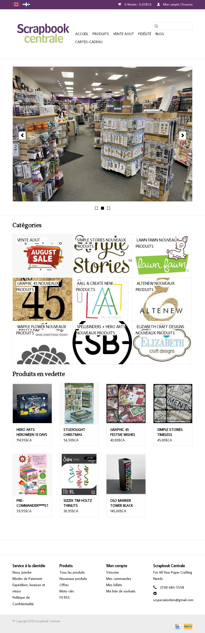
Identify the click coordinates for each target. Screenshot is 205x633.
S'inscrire (112, 572)
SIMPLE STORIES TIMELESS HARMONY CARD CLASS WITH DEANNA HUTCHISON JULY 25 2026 (170, 432)
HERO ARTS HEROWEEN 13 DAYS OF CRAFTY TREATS (32, 432)
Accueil (81, 34)
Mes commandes (118, 578)
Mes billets (114, 585)
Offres (64, 585)
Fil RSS (65, 597)
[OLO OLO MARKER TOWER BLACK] (126, 474)
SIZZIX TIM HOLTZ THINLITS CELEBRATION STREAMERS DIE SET (78, 503)
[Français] (26, 4)
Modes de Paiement (27, 578)
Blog (160, 34)
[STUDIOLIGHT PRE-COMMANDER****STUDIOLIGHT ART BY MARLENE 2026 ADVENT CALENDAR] (32, 474)
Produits (100, 34)
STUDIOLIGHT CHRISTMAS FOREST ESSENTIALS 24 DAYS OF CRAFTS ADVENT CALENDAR (79, 432)
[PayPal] (187, 626)
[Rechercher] (156, 26)
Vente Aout (123, 34)
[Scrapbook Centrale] (43, 34)
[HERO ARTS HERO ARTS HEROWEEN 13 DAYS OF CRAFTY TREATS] (32, 403)
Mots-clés (67, 591)
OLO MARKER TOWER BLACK (121, 503)
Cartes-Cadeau (88, 42)
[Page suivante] (182, 136)
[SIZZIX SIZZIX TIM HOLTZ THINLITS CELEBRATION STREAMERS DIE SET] (79, 474)
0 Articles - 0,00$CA (138, 4)
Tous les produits (72, 572)
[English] (16, 4)
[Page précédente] (22, 136)
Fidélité (144, 34)
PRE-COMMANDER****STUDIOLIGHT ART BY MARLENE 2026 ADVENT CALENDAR (32, 503)
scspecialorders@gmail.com (173, 600)
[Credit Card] (176, 626)
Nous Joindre (22, 572)
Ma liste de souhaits (121, 591)
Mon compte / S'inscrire (177, 4)
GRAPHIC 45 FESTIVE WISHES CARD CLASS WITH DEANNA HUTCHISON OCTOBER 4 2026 (125, 432)
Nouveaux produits (73, 578)
